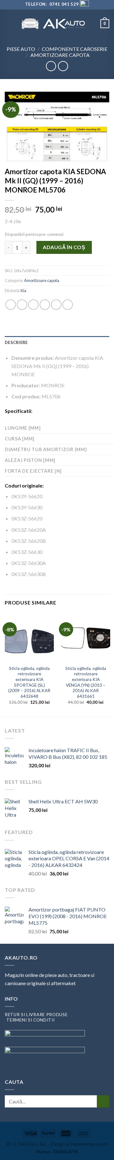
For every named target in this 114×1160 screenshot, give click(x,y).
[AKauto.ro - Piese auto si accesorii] (53, 23)
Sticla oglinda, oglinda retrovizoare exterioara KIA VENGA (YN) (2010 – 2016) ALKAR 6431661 (85, 682)
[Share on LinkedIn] (67, 304)
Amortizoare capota (60, 55)
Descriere (16, 342)
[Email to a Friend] (45, 304)
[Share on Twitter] (33, 304)
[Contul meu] (93, 24)
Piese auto (21, 49)
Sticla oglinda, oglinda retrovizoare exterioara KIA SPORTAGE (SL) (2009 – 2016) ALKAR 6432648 (29, 682)
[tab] (57, 342)
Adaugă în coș (64, 247)
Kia (23, 290)
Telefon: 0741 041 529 (52, 4)
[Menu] (8, 23)
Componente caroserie (74, 49)
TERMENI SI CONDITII (30, 1019)
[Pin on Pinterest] (56, 304)
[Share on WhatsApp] (10, 304)
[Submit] (103, 1101)
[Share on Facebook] (22, 304)
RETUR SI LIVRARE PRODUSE (36, 1014)
